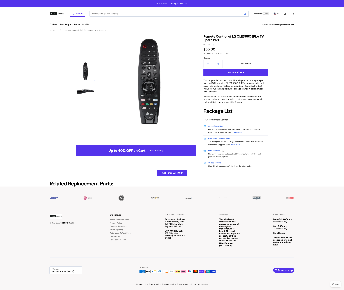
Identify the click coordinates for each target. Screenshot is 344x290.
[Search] (245, 14)
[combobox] (169, 14)
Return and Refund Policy (121, 233)
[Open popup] (223, 150)
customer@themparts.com (282, 24)
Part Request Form (172, 172)
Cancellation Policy (118, 226)
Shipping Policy (116, 230)
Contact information (199, 284)
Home (52, 30)
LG (60, 30)
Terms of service (169, 284)
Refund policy (142, 284)
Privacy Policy (116, 223)
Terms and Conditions (119, 220)
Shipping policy (183, 284)
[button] (285, 14)
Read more (237, 132)
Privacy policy (155, 284)
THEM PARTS (65, 223)
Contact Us (115, 236)
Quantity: (207, 58)
